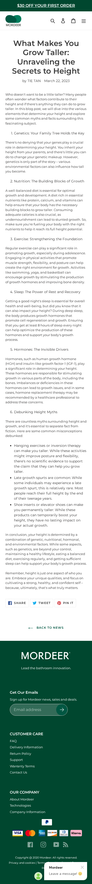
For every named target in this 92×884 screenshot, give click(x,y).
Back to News (50, 627)
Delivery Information (26, 747)
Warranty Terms (22, 766)
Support (16, 760)
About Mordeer (22, 799)
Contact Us (18, 772)
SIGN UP (72, 855)
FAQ (13, 741)
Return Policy (20, 753)
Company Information (27, 812)
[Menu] (84, 21)
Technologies (20, 805)
